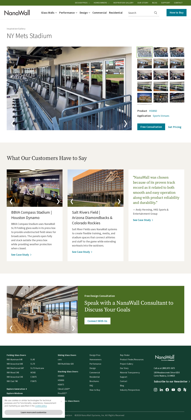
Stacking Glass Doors (68, 371)
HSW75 (61, 384)
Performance (95, 363)
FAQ (91, 385)
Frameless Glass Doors (68, 401)
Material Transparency (130, 372)
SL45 (32, 359)
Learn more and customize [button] (33, 412)
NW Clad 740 (12, 381)
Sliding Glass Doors (67, 355)
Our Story (142, 2)
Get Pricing (174, 127)
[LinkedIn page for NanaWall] (161, 390)
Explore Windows (15, 393)
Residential (94, 377)
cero (60, 359)
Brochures (94, 381)
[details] (35, 188)
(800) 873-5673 (168, 368)
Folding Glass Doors (16, 355)
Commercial (94, 372)
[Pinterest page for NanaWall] (179, 390)
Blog (154, 2)
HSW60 (153, 111)
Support (165, 2)
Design (92, 368)
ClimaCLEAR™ (64, 389)
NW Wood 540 (13, 372)
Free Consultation (151, 126)
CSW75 (33, 377)
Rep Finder (125, 355)
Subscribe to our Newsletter (171, 381)
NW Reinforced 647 (15, 368)
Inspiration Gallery (123, 2)
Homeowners (101, 2)
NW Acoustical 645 (15, 363)
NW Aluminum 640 (14, 359)
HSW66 (61, 380)
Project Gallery (126, 363)
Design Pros (81, 2)
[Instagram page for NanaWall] (155, 390)
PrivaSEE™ (62, 393)
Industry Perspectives (130, 390)
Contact (178, 2)
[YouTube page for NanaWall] (173, 390)
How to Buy (176, 12)
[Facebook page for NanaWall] (167, 390)
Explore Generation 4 (17, 389)
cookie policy (41, 406)
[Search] (155, 12)
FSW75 (33, 381)
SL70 (32, 363)
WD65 (33, 372)
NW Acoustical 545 (15, 377)
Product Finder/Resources (132, 359)
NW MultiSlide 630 (66, 363)
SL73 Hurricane (37, 368)
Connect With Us (97, 321)
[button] (49, 12)
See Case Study (20, 254)
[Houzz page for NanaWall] (185, 390)
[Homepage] (17, 12)
